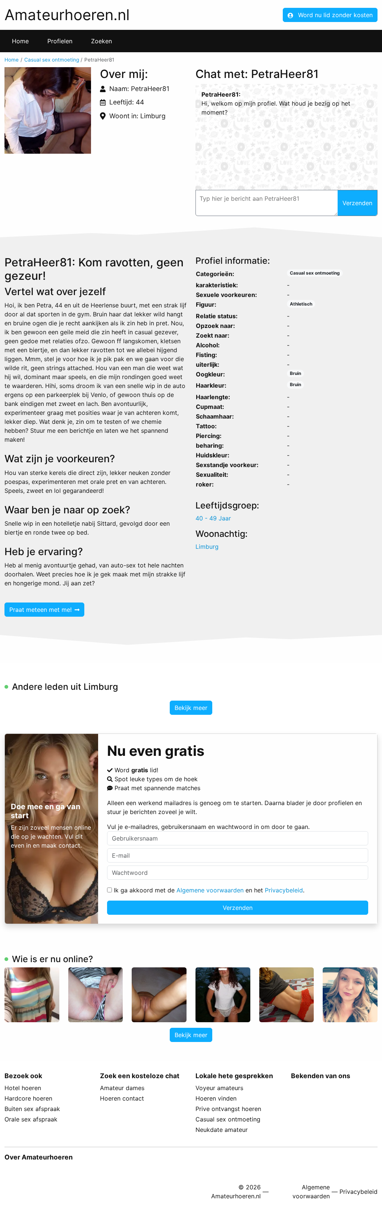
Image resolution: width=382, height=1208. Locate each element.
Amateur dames (122, 1088)
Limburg (207, 546)
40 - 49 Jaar (213, 518)
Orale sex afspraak (30, 1119)
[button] (47, 110)
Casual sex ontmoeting (51, 60)
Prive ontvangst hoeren (228, 1108)
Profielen (59, 41)
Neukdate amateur (221, 1129)
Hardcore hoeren (28, 1098)
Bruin (295, 373)
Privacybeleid (284, 890)
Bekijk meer (191, 707)
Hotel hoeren (22, 1088)
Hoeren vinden (216, 1098)
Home (20, 41)
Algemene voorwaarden (210, 890)
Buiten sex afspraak (32, 1108)
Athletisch (301, 304)
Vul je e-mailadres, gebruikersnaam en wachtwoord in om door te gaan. (208, 826)
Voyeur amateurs (219, 1088)
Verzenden (238, 907)
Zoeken (101, 41)
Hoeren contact (122, 1098)
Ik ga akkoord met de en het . (208, 890)
